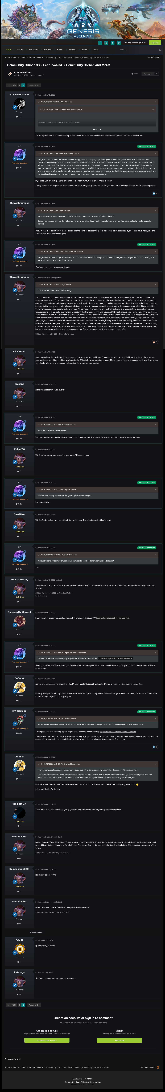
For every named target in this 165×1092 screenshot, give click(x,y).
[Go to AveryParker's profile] (20, 845)
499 (20, 700)
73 (19, 634)
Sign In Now (119, 1040)
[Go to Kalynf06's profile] (20, 458)
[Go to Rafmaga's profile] (20, 981)
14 (20, 858)
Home (8, 50)
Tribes (84, 50)
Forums (20, 50)
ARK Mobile (33, 50)
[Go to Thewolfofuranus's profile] (20, 212)
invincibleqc (19, 711)
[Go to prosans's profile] (20, 393)
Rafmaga (19, 972)
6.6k (20, 733)
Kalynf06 (19, 449)
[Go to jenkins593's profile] (20, 813)
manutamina (72, 109)
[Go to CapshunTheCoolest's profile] (20, 621)
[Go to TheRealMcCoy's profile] (20, 588)
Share (136, 74)
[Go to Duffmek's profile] (20, 687)
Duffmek (19, 678)
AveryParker (19, 836)
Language (77, 1079)
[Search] (160, 49)
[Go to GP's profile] (20, 155)
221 (19, 406)
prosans (19, 384)
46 (19, 994)
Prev (14, 85)
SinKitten (19, 514)
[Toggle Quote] (39, 102)
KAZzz (19, 939)
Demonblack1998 (19, 869)
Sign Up (155, 43)
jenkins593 (19, 803)
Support (73, 50)
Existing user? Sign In (134, 43)
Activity (60, 50)
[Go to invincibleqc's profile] (20, 720)
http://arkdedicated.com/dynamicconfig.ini (118, 731)
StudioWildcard (24, 72)
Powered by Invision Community (82, 1084)
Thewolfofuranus (19, 203)
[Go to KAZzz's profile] (20, 949)
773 (20, 117)
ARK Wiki (47, 50)
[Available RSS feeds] (157, 1067)
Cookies (88, 1079)
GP (65, 102)
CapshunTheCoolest (19, 612)
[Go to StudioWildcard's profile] (10, 74)
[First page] (8, 85)
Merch (95, 50)
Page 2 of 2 (34, 85)
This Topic (150, 50)
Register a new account (47, 1040)
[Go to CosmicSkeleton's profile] (20, 103)
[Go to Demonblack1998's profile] (20, 878)
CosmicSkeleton (19, 94)
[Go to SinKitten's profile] (20, 523)
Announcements (37, 75)
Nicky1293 (19, 351)
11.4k (20, 168)
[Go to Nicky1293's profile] (20, 360)
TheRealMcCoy (19, 579)
